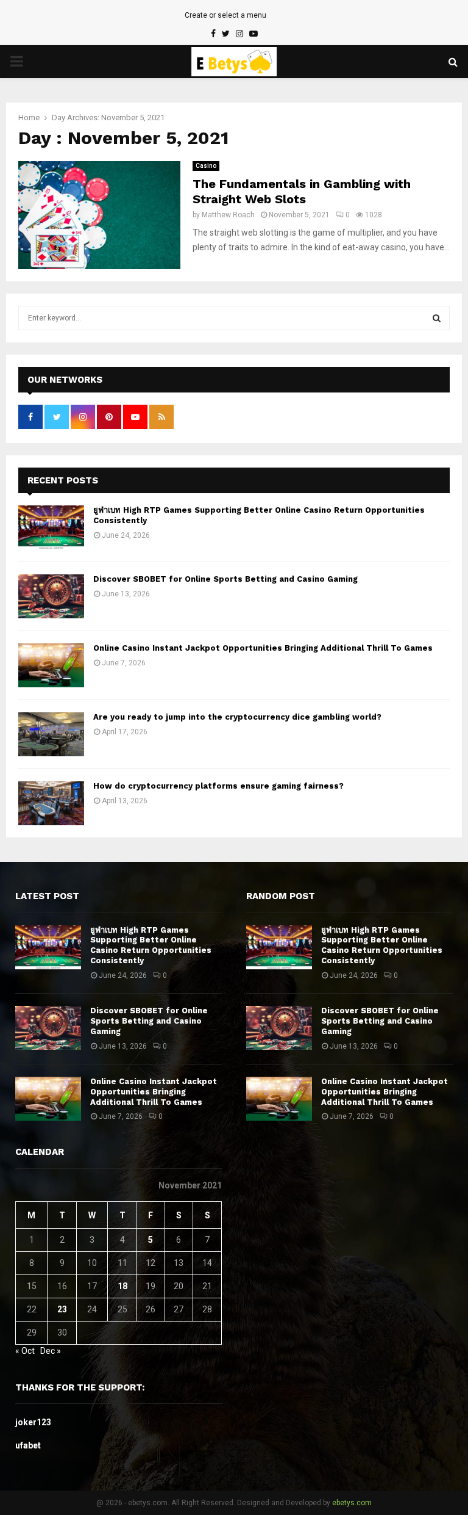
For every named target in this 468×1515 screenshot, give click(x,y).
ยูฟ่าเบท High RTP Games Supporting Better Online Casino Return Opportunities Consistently (150, 945)
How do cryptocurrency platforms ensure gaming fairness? (218, 785)
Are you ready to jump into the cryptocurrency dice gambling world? (237, 716)
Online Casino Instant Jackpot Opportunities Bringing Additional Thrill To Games (263, 648)
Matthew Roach (228, 215)
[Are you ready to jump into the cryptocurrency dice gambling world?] (51, 734)
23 (62, 1309)
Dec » (50, 1351)
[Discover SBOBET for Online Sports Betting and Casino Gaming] (51, 596)
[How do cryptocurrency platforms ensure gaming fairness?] (51, 803)
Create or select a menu (225, 15)
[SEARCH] (437, 318)
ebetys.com (352, 1503)
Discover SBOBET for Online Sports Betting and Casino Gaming (225, 579)
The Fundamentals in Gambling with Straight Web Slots (302, 191)
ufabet (28, 1445)
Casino (206, 165)
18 (122, 1286)
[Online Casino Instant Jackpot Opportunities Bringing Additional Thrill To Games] (51, 665)
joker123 (33, 1422)
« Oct (25, 1351)
